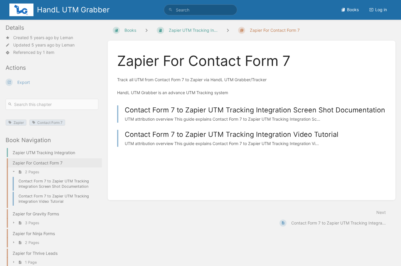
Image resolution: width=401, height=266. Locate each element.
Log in (381, 9)
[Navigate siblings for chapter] (228, 30)
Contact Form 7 (50, 122)
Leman (66, 37)
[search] (200, 9)
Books (353, 9)
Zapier (19, 122)
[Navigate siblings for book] (146, 30)
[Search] (171, 9)
